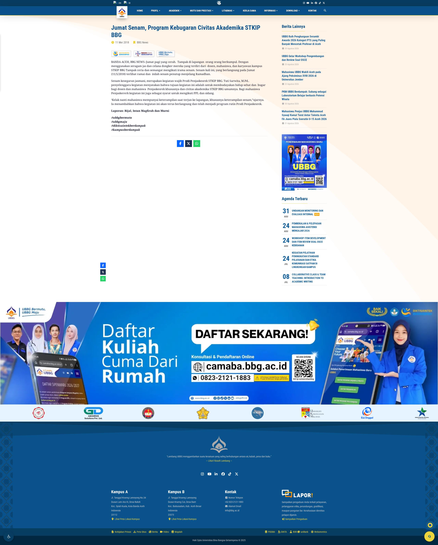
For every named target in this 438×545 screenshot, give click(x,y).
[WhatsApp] (196, 143)
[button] (8, 536)
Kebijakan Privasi (122, 531)
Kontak (312, 10)
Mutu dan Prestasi (200, 10)
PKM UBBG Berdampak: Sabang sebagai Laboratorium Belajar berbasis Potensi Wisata (304, 95)
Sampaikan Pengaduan (296, 519)
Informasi (270, 10)
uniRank (304, 531)
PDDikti (271, 531)
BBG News (142, 42)
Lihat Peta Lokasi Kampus (127, 519)
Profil (154, 10)
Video (166, 531)
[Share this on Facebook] (180, 143)
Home (140, 10)
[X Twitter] (324, 3)
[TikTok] (319, 3)
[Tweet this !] (188, 143)
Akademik (174, 10)
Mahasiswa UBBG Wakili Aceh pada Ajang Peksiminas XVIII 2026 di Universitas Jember (301, 75)
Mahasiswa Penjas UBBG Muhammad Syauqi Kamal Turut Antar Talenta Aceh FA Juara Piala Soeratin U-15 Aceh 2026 (304, 115)
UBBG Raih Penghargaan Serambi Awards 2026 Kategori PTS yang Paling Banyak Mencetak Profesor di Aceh (303, 40)
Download (292, 10)
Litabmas (227, 10)
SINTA (283, 531)
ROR (294, 531)
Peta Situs (141, 531)
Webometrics (320, 531)
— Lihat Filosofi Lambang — (219, 460)
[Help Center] (429, 536)
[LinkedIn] (312, 3)
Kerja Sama (249, 10)
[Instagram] (304, 3)
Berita (155, 531)
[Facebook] (316, 3)
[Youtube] (308, 3)
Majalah (178, 531)
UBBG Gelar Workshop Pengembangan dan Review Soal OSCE (303, 58)
